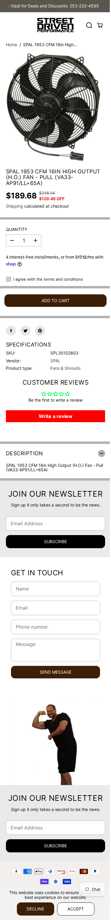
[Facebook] (11, 331)
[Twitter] (25, 331)
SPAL (55, 360)
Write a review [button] (56, 416)
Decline (35, 908)
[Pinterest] (40, 331)
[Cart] (99, 25)
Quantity (16, 229)
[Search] (89, 25)
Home (11, 44)
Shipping (14, 206)
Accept (75, 908)
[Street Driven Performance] (55, 25)
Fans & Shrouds (65, 368)
